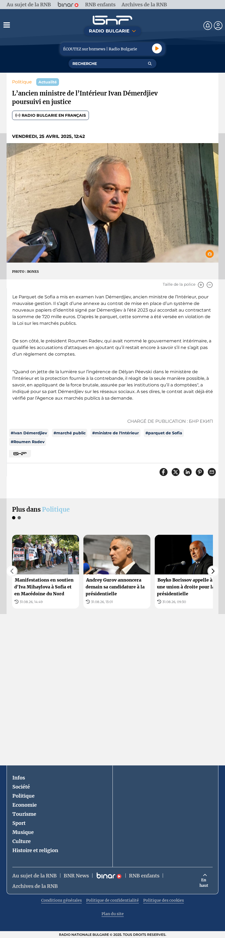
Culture (21, 841)
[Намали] (209, 285)
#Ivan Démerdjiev (29, 432)
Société (21, 787)
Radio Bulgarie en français (54, 115)
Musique (23, 832)
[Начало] (112, 20)
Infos (18, 778)
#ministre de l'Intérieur (115, 432)
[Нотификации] (207, 25)
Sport (19, 823)
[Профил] (218, 25)
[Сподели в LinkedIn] (187, 472)
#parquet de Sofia (163, 432)
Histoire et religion (35, 850)
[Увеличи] (201, 285)
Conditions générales (61, 900)
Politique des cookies (163, 900)
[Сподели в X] (175, 472)
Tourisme (24, 814)
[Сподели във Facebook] (163, 472)
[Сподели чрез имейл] (211, 472)
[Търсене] (149, 63)
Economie (24, 805)
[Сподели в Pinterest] (199, 472)
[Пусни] (157, 48)
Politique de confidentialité (112, 900)
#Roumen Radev (27, 441)
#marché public (70, 432)
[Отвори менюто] (6, 24)
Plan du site (113, 913)
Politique (22, 81)
